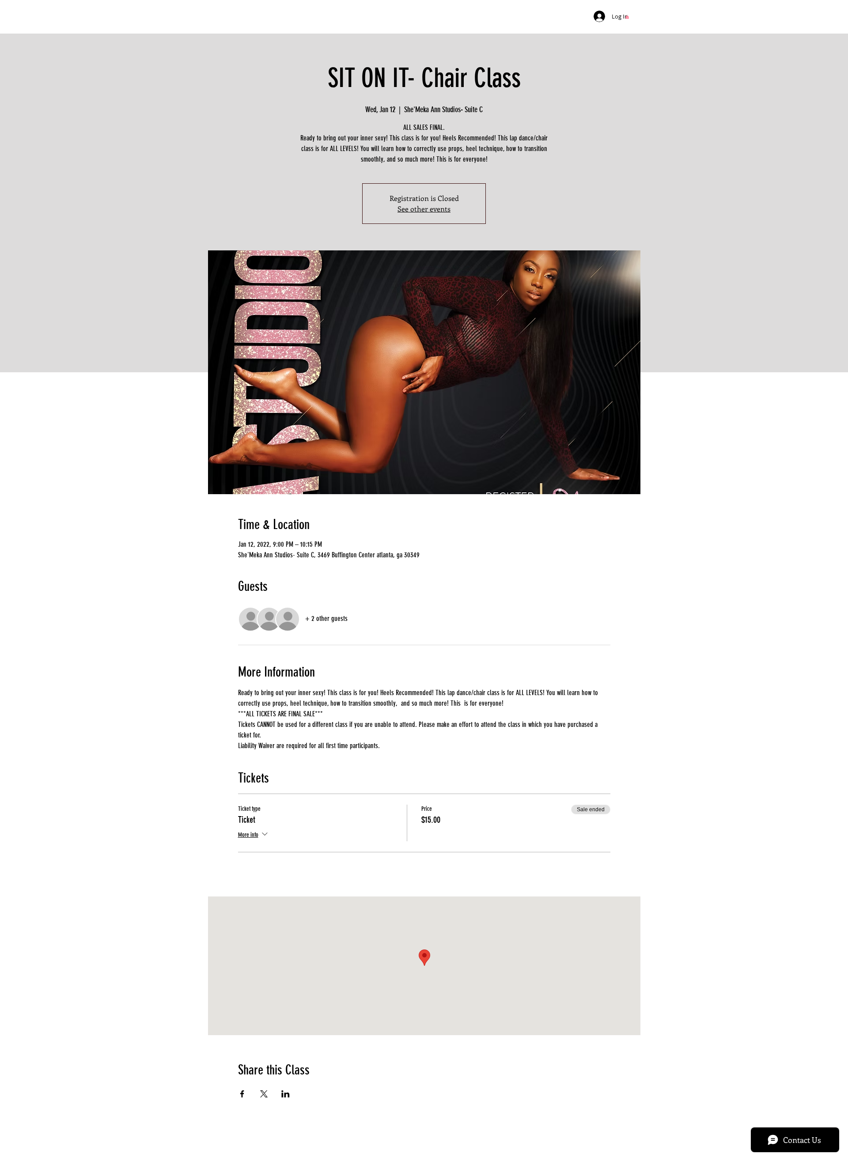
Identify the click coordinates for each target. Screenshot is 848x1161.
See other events (424, 208)
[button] (627, 17)
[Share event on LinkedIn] (285, 1093)
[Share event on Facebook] (242, 1093)
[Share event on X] (264, 1093)
